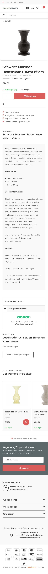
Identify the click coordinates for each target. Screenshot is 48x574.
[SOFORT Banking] (39, 550)
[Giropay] (24, 559)
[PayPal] (9, 555)
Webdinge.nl (31, 567)
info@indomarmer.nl (17, 309)
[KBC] (16, 559)
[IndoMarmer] (10, 8)
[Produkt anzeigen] (26, 422)
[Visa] (16, 555)
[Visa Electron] (32, 555)
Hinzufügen (31, 96)
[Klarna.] (39, 559)
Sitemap (41, 567)
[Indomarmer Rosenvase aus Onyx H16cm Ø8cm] (17, 395)
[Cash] (24, 564)
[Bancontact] (24, 555)
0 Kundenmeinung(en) (20, 78)
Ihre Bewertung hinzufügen (18, 355)
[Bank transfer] (9, 550)
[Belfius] (39, 555)
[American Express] (9, 559)
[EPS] (32, 559)
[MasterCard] (24, 550)
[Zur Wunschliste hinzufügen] (3, 104)
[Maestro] (32, 550)
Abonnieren (24, 468)
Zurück (8, 21)
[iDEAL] (16, 550)
